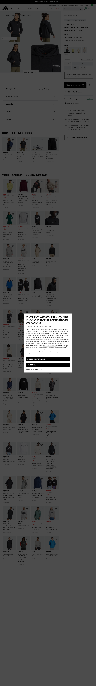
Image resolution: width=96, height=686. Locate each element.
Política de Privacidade (49, 345)
